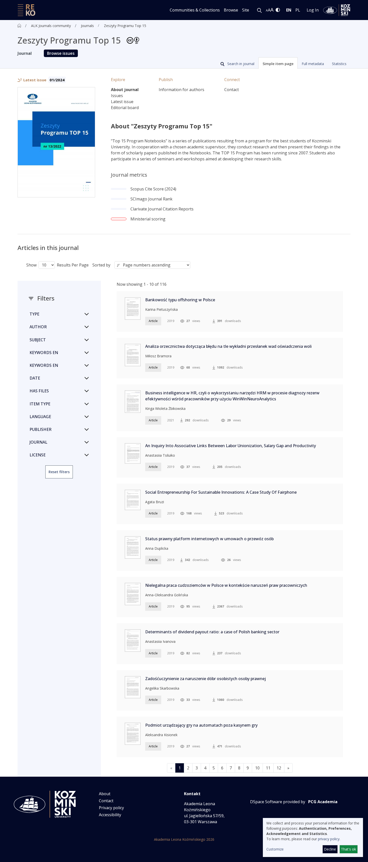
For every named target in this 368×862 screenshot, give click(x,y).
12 (279, 768)
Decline (330, 849)
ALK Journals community (51, 25)
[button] (278, 63)
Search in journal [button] (240, 63)
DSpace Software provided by (277, 801)
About (104, 793)
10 (257, 768)
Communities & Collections (195, 10)
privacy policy (328, 838)
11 (268, 768)
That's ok (348, 849)
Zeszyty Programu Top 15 (125, 25)
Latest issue (122, 101)
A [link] (267, 10)
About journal (125, 89)
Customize (275, 849)
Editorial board (125, 107)
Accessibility (110, 814)
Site (245, 10)
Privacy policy (111, 807)
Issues (117, 95)
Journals (87, 25)
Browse (231, 10)
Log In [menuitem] (313, 10)
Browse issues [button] (61, 53)
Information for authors (181, 89)
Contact (231, 89)
